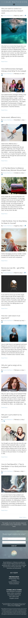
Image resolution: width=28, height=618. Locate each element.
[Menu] (14, 4)
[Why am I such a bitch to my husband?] (14, 432)
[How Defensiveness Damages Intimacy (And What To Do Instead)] (14, 85)
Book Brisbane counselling (14, 591)
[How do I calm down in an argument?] (14, 333)
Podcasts (14, 580)
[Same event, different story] (14, 132)
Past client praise (14, 596)
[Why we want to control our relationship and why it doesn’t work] (14, 30)
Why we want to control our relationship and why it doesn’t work (12, 11)
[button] (14, 545)
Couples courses (14, 598)
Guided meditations (14, 582)
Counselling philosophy (14, 595)
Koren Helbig (18, 605)
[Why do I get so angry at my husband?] (14, 382)
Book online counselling (14, 593)
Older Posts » (23, 517)
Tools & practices (14, 583)
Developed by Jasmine (18, 604)
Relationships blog (14, 578)
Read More (4, 61)
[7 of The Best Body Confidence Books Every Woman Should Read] (14, 185)
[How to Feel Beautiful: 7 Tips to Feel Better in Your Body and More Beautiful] (14, 484)
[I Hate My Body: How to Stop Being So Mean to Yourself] (14, 239)
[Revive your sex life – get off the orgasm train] (14, 283)
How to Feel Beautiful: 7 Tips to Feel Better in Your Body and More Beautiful (13, 466)
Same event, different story (11, 117)
